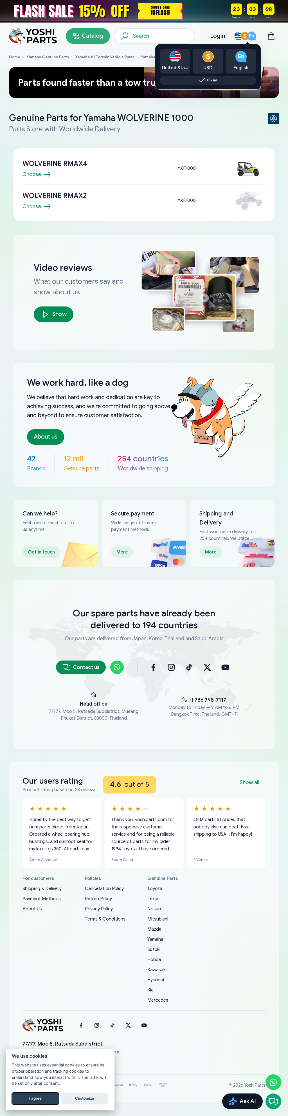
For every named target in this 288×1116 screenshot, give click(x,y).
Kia (150, 990)
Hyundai (155, 980)
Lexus (153, 899)
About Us (32, 909)
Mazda (154, 929)
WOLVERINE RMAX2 (54, 196)
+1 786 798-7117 (207, 700)
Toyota (154, 889)
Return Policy (98, 899)
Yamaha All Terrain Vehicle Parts (104, 57)
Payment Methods (41, 899)
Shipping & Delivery (42, 889)
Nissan (154, 909)
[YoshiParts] (42, 1025)
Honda (154, 959)
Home (14, 57)
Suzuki (153, 949)
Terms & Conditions (105, 919)
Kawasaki (156, 970)
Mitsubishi (157, 919)
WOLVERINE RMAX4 (54, 163)
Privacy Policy (99, 909)
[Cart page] (271, 36)
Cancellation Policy (104, 889)
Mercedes (157, 1000)
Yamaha (155, 939)
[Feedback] (273, 1101)
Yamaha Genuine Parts (47, 57)
